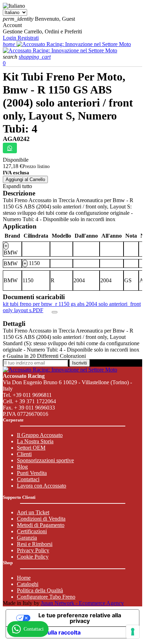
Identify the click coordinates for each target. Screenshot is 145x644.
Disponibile (16, 160)
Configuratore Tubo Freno (46, 597)
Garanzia (27, 538)
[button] (11, 57)
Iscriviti (79, 363)
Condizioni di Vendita (41, 519)
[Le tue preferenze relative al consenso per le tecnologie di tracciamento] (132, 631)
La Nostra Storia (35, 441)
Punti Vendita (32, 473)
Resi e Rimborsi (34, 544)
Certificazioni (32, 531)
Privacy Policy (33, 550)
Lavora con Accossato (41, 486)
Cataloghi (27, 584)
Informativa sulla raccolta (46, 632)
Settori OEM (31, 448)
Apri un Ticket (33, 512)
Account (12, 25)
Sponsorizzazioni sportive (45, 460)
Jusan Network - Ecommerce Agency (82, 603)
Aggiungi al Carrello (25, 179)
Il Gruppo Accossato (40, 435)
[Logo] (74, 44)
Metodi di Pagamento (40, 525)
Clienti (24, 454)
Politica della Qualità (40, 590)
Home (24, 578)
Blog (22, 467)
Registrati (28, 38)
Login (10, 38)
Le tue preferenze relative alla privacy (79, 618)
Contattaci (28, 479)
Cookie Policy (33, 557)
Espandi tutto (17, 186)
